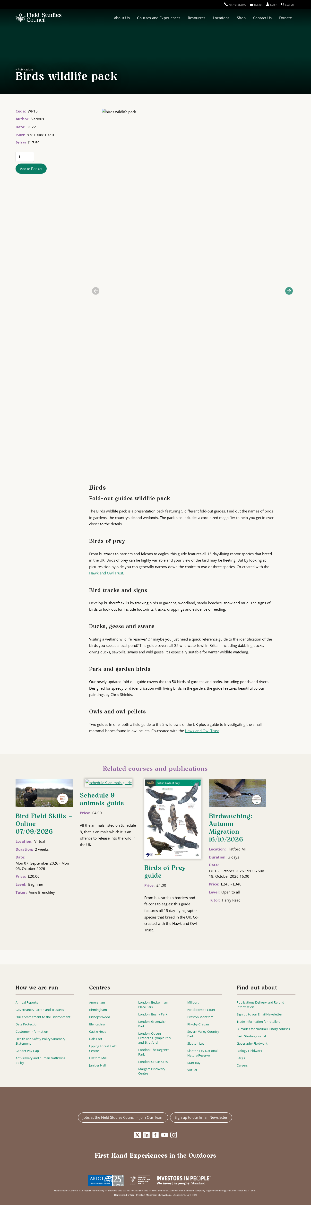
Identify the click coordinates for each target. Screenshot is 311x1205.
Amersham (97, 1002)
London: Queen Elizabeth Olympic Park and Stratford (154, 1038)
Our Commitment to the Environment (43, 1017)
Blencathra (97, 1024)
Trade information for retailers (258, 1021)
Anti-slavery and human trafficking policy (40, 1060)
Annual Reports (27, 1002)
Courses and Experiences (158, 17)
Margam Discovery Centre (151, 1071)
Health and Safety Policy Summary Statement (40, 1041)
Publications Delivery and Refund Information (260, 1004)
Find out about (257, 988)
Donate (285, 17)
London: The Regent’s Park (153, 1052)
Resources (197, 17)
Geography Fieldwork (252, 1043)
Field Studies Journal (251, 1036)
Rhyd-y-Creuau (198, 1024)
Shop (241, 17)
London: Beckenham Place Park (153, 1004)
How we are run (37, 988)
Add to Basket (31, 169)
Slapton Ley (195, 1043)
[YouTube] (164, 1135)
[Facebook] (155, 1135)
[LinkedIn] (146, 1135)
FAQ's (241, 1058)
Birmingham (98, 1009)
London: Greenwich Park (152, 1023)
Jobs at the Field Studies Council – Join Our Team (123, 1117)
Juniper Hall (97, 1065)
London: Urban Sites (153, 1061)
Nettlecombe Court (201, 1009)
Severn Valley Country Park (203, 1033)
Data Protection (27, 1024)
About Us (122, 17)
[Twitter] (137, 1135)
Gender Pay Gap (27, 1051)
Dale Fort (95, 1039)
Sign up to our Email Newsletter (259, 1014)
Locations (221, 17)
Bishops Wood (99, 1017)
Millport (193, 1002)
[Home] (38, 17)
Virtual (39, 841)
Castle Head (97, 1031)
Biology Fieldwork (249, 1051)
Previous (95, 291)
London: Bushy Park (152, 1014)
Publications (25, 69)
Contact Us (262, 17)
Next (289, 291)
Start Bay (193, 1062)
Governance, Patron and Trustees (40, 1009)
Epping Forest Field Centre (103, 1048)
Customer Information (32, 1031)
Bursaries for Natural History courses (263, 1029)
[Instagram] (173, 1135)
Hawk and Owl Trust (106, 573)
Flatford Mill (237, 849)
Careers (242, 1065)
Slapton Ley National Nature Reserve (202, 1053)
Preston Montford (200, 1017)
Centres (99, 988)
